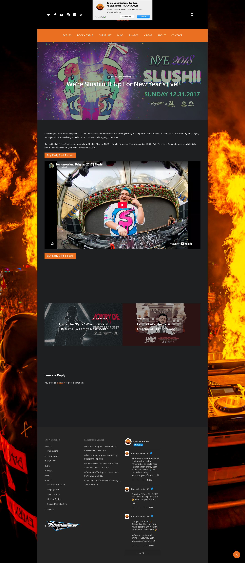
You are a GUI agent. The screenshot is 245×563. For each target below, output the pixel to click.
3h (148, 453)
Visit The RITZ (53, 494)
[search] (192, 14)
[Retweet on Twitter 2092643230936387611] (138, 480)
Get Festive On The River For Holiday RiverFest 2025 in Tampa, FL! (101, 465)
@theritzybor (137, 464)
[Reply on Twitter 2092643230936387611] (133, 480)
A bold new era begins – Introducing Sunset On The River (100, 457)
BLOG (47, 466)
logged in (61, 382)
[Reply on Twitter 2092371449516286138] (133, 546)
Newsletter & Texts (56, 484)
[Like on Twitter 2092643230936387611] (143, 480)
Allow (143, 16)
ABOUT (48, 480)
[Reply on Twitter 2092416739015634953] (133, 508)
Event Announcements (122, 76)
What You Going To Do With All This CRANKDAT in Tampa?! (101, 448)
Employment (53, 489)
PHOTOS (49, 470)
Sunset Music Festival (57, 504)
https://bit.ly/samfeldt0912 (144, 475)
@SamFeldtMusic (152, 458)
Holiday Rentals (54, 499)
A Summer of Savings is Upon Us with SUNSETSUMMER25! (101, 474)
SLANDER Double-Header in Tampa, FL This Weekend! (102, 482)
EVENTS (48, 446)
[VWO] (106, 17)
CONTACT (49, 509)
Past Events (52, 450)
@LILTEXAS (152, 494)
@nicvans (150, 526)
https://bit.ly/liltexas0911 (146, 499)
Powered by (99, 17)
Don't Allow (127, 16)
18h (148, 489)
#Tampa (146, 496)
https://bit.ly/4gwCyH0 (142, 541)
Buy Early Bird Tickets (60, 155)
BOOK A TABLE (52, 456)
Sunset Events (138, 453)
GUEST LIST (50, 461)
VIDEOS (48, 475)
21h (148, 516)
